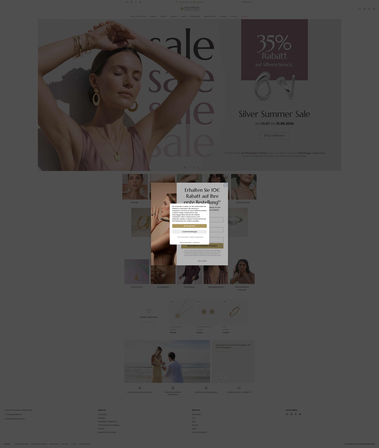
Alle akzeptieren (189, 226)
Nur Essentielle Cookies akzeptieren (190, 237)
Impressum (196, 242)
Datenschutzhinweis (186, 242)
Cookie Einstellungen (189, 232)
